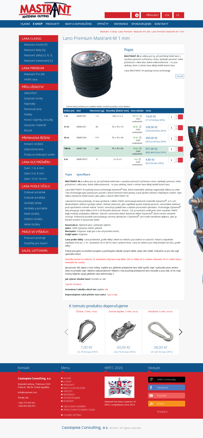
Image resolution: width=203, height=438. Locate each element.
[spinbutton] (173, 117)
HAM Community (166, 379)
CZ (178, 15)
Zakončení (30, 93)
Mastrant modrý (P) (35, 44)
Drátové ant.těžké (34, 197)
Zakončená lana (33, 149)
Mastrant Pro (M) (34, 74)
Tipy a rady (112, 294)
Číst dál (180, 76)
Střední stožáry (33, 219)
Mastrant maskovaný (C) (38, 60)
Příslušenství (33, 87)
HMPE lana (30, 79)
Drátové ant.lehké (34, 192)
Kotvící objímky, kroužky (38, 119)
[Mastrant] (45, 9)
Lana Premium (33, 68)
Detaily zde (23, 397)
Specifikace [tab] (83, 174)
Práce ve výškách (35, 232)
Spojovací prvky (33, 98)
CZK (167, 15)
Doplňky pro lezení (35, 243)
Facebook (162, 387)
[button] (53, 24)
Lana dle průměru (36, 162)
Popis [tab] (68, 174)
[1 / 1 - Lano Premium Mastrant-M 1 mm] (91, 73)
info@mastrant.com (27, 392)
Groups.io (162, 411)
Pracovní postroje (34, 238)
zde (106, 289)
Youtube (161, 395)
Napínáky (29, 103)
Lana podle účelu (36, 186)
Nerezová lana (32, 109)
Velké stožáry (32, 224)
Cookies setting (72, 415)
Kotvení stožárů (33, 144)
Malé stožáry (31, 213)
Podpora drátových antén (39, 154)
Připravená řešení (36, 138)
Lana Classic (32, 39)
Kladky (28, 114)
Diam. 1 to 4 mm (34, 168)
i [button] (140, 127)
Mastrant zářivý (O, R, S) (38, 55)
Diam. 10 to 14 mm (35, 178)
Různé (28, 130)
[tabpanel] (123, 238)
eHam (160, 403)
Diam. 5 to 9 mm (34, 173)
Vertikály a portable (35, 208)
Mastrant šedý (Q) (34, 50)
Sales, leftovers (35, 251)
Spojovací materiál (35, 125)
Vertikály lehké (32, 203)
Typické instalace (73, 284)
